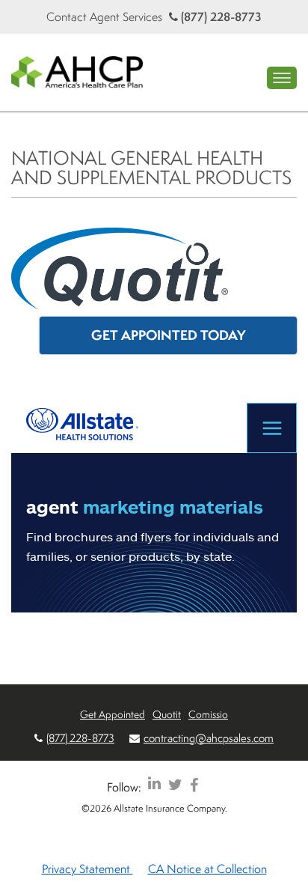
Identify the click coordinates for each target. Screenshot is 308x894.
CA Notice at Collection (207, 868)
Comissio (208, 714)
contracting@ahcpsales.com (209, 738)
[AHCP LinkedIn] (154, 784)
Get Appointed (112, 714)
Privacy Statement (87, 868)
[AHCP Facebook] (194, 784)
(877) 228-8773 (220, 16)
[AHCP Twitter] (175, 784)
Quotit (167, 714)
